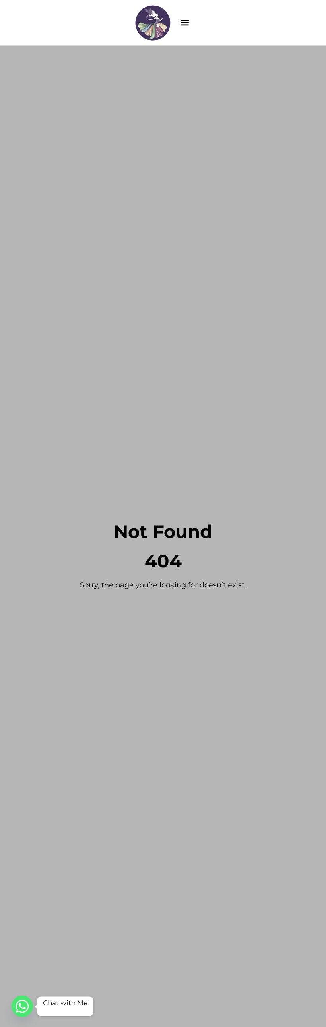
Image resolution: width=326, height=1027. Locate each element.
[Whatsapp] (22, 1006)
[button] (185, 22)
